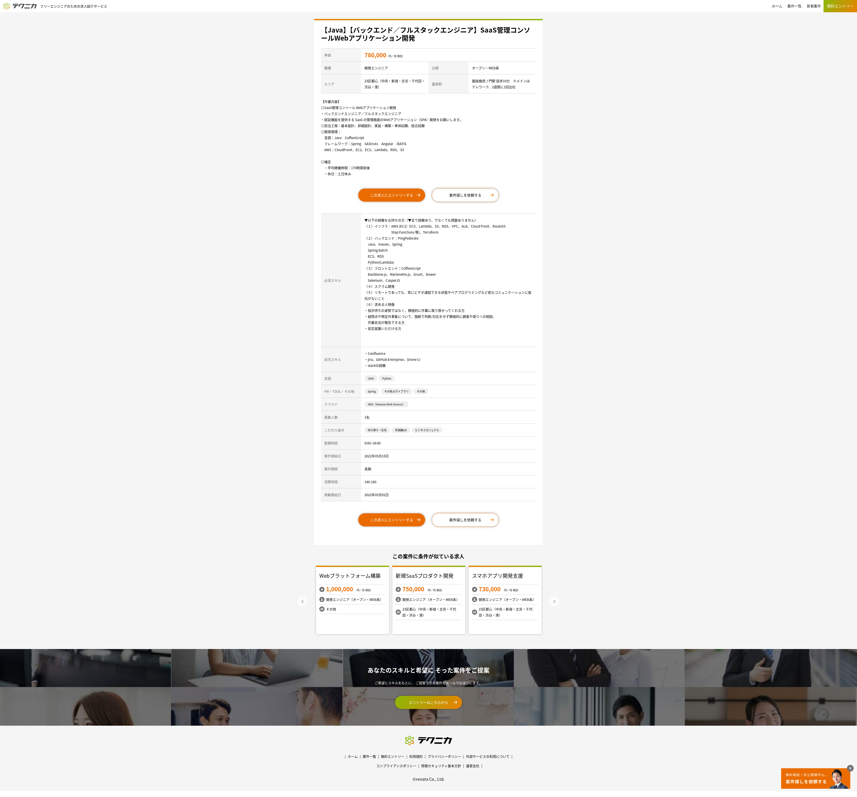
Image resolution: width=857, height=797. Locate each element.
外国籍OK (401, 430)
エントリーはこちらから (428, 702)
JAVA (371, 378)
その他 (421, 391)
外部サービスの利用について (488, 756)
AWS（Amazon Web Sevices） (386, 404)
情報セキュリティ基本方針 (441, 765)
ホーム (777, 6)
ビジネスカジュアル (427, 430)
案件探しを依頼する (465, 195)
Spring (372, 391)
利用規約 (416, 756)
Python (386, 378)
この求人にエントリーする (391, 195)
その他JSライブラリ (396, 391)
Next (554, 601)
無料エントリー (392, 756)
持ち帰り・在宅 (377, 430)
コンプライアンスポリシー (396, 765)
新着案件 (814, 6)
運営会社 (472, 765)
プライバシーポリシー (444, 756)
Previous (302, 601)
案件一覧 (794, 6)
